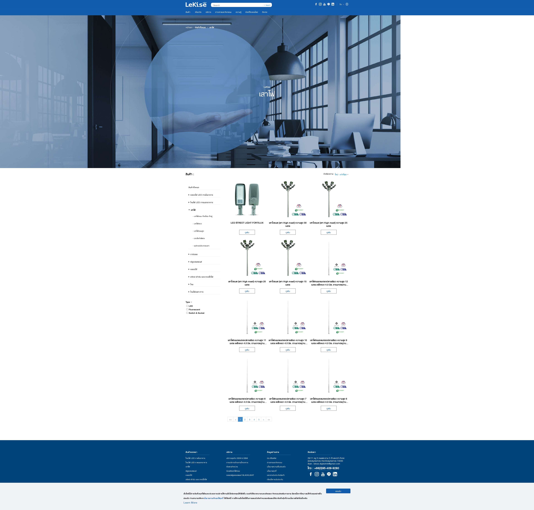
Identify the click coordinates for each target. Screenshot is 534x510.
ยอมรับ (338, 491)
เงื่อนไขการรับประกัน (275, 479)
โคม (191, 284)
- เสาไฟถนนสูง (198, 230)
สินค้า (188, 12)
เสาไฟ (193, 210)
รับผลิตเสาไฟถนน (233, 470)
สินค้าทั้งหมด (194, 187)
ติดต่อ (264, 12)
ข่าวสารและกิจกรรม (223, 12)
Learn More (190, 502)
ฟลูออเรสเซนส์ (196, 261)
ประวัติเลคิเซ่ (271, 458)
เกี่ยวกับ (198, 12)
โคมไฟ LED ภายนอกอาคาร (201, 202)
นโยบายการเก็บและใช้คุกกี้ (213, 498)
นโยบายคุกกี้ (272, 470)
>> (269, 419)
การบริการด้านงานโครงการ (237, 462)
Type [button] (188, 302)
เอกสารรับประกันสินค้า (276, 475)
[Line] (328, 4)
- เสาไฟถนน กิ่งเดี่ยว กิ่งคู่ (202, 216)
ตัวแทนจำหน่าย (232, 466)
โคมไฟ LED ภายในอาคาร (195, 458)
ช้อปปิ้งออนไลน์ (251, 12)
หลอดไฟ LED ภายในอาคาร (201, 195)
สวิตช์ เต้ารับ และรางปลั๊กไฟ (201, 277)
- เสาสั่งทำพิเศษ (199, 238)
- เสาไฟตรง (197, 223)
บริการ (208, 12)
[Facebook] (316, 4)
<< (230, 419)
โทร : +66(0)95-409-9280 (323, 467)
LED (191, 305)
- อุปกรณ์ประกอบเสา (201, 245)
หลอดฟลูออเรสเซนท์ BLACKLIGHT (240, 475)
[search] (267, 5)
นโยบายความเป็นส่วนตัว (276, 466)
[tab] (204, 301)
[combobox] (240, 5)
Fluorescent (194, 309)
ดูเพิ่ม (247, 232)
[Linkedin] (332, 4)
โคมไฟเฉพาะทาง (197, 292)
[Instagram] (320, 4)
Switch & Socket (196, 312)
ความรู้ (238, 12)
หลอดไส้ (193, 269)
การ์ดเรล (194, 254)
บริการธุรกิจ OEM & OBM (237, 458)
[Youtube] (324, 4)
